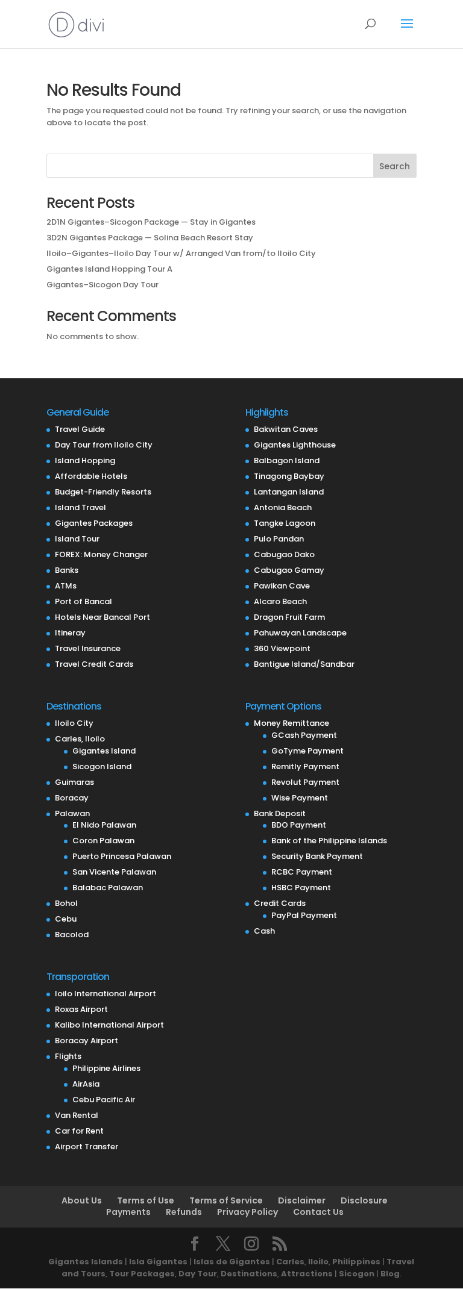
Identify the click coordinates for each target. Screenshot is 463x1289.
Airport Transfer (86, 1146)
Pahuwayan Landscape (300, 632)
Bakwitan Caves (286, 429)
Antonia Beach (283, 507)
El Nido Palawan (104, 825)
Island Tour (77, 539)
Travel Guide (80, 429)
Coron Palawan (103, 840)
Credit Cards (280, 903)
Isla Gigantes (158, 1261)
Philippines (356, 1261)
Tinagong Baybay (289, 476)
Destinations (249, 1273)
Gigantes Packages (94, 523)
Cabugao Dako (284, 554)
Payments (128, 1212)
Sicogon (356, 1273)
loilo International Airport (105, 993)
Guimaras (74, 782)
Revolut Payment (305, 782)
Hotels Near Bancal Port (102, 617)
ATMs (66, 585)
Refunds (184, 1212)
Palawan (72, 813)
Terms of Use (145, 1200)
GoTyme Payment (307, 751)
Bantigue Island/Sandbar (304, 664)
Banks (66, 570)
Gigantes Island (104, 751)
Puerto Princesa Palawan (121, 856)
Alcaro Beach (280, 601)
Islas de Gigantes (232, 1261)
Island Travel (80, 507)
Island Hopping (85, 460)
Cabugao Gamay (289, 570)
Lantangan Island (289, 492)
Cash (264, 931)
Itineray (70, 632)
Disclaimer (302, 1200)
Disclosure (364, 1200)
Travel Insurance (88, 648)
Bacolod (72, 934)
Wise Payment (299, 798)
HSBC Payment (301, 887)
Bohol (66, 903)
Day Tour (197, 1273)
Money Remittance (291, 723)
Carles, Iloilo (80, 738)
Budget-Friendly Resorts (103, 492)
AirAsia (85, 1084)
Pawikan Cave (282, 585)
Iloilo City (74, 723)
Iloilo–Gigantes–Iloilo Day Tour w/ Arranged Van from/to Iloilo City (181, 253)
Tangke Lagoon (284, 523)
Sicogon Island (101, 766)
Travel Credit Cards (94, 664)
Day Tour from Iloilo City (104, 445)
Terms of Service (226, 1200)
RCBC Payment (301, 872)
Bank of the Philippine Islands (329, 840)
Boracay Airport (86, 1040)
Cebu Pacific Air (103, 1099)
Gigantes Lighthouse (295, 445)
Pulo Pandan (279, 539)
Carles (290, 1261)
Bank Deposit (280, 813)
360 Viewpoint (282, 648)
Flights (68, 1056)
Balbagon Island (287, 460)
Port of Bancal (83, 601)
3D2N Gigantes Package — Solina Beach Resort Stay (149, 237)
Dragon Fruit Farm (289, 617)
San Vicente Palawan (114, 872)
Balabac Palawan (107, 887)
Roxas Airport (81, 1009)
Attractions (307, 1273)
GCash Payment (304, 735)
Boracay (72, 798)
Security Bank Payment (317, 856)
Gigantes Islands (85, 1261)
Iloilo (318, 1261)
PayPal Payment (304, 915)
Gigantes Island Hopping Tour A (109, 269)
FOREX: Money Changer (101, 554)
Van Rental (76, 1115)
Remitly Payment (305, 766)
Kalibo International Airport (109, 1025)
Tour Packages (142, 1273)
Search (394, 166)
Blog (390, 1273)
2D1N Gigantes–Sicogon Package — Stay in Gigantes (151, 222)
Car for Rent (79, 1131)
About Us (81, 1200)
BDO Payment (298, 825)
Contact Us (318, 1212)
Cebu (66, 919)
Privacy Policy (247, 1212)
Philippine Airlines (106, 1068)
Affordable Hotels (91, 476)
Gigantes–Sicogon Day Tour (102, 284)
